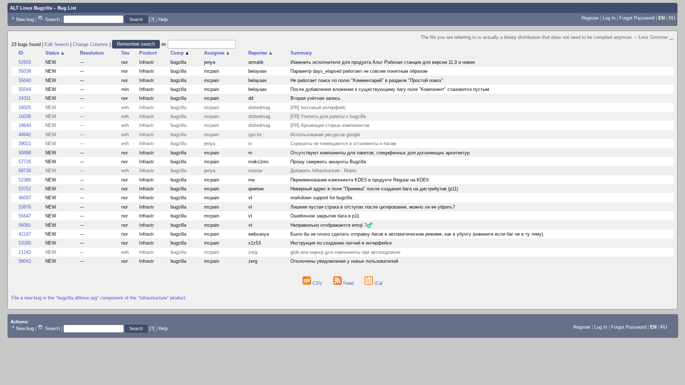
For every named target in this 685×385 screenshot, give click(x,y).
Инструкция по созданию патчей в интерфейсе (341, 243)
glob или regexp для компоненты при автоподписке (345, 252)
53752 (25, 188)
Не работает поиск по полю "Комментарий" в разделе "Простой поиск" (366, 80)
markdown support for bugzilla (321, 197)
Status (55, 53)
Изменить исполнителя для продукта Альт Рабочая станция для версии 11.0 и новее (382, 62)
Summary (301, 53)
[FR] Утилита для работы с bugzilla (328, 116)
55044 (25, 89)
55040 (25, 80)
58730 (25, 170)
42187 (25, 234)
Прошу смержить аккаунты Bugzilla (328, 161)
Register (590, 18)
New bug (25, 19)
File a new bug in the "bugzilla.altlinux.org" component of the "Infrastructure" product (98, 298)
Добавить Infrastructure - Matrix (323, 170)
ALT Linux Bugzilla (31, 8)
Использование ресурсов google (325, 134)
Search (52, 19)
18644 (25, 125)
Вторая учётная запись (315, 98)
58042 (25, 261)
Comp (180, 53)
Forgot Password (636, 18)
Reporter (260, 53)
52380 (25, 180)
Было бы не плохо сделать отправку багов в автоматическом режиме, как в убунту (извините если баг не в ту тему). (417, 234)
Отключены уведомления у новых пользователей (344, 261)
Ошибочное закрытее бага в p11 (324, 216)
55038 (25, 71)
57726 (25, 161)
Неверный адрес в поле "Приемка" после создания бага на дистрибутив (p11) (374, 188)
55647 (25, 216)
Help (163, 19)
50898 (25, 152)
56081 (25, 225)
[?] (151, 19)
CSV (317, 283)
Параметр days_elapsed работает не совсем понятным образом (358, 71)
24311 (25, 98)
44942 (25, 134)
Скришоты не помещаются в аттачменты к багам (343, 143)
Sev (125, 53)
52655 (25, 62)
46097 (25, 197)
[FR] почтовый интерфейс (318, 107)
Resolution (92, 53)
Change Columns (90, 44)
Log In (609, 18)
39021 (25, 143)
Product (148, 53)
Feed (348, 283)
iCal (377, 283)
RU (672, 18)
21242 (25, 252)
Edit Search (57, 44)
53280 (25, 243)
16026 (25, 116)
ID (21, 53)
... (671, 37)
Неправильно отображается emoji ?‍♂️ (331, 225)
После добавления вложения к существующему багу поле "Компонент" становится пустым (389, 89)
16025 (25, 107)
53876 (25, 207)
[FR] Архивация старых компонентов (330, 125)
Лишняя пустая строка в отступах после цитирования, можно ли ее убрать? (372, 207)
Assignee (217, 53)
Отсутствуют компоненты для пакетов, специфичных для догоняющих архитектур (380, 152)
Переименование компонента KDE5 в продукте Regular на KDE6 (359, 180)
